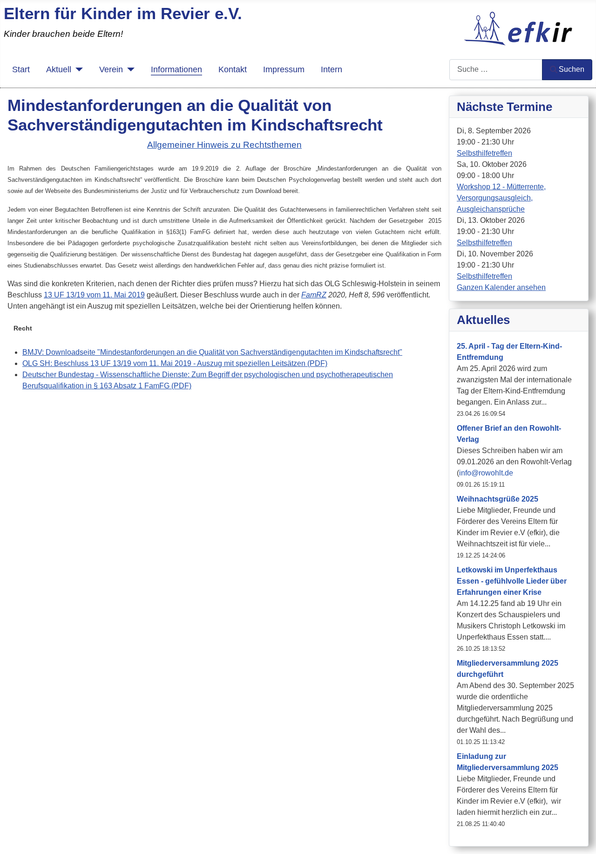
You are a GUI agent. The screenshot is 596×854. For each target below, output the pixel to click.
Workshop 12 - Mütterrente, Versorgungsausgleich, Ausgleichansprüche (501, 198)
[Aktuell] (77, 69)
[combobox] (495, 69)
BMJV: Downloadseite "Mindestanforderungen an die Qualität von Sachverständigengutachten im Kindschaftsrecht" (212, 352)
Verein (111, 69)
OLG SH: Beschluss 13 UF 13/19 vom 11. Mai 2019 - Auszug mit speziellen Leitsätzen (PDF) (174, 363)
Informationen (176, 69)
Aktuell (58, 69)
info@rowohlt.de (486, 473)
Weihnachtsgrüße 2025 (497, 499)
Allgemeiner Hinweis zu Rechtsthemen (224, 145)
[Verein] (129, 69)
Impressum (284, 69)
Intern (331, 69)
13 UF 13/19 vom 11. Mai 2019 (94, 295)
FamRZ (313, 295)
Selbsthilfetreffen (484, 153)
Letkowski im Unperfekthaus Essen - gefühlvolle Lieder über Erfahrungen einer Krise (512, 581)
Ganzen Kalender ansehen (501, 287)
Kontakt (232, 69)
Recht (23, 328)
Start (21, 69)
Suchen (571, 69)
